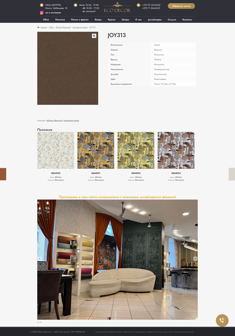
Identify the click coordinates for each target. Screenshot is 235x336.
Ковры (98, 19)
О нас (138, 19)
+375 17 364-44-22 (151, 8)
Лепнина (60, 19)
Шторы (125, 19)
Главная (44, 27)
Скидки (172, 19)
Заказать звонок (222, 320)
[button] (94, 36)
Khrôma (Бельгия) (63, 27)
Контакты (187, 19)
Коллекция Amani (80, 27)
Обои (46, 19)
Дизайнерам (155, 19)
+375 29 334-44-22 (151, 5)
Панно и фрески (80, 19)
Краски (112, 19)
